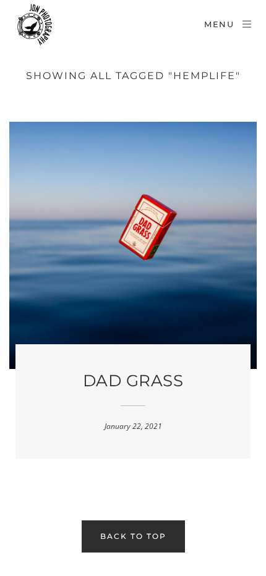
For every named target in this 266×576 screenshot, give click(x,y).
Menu (219, 24)
